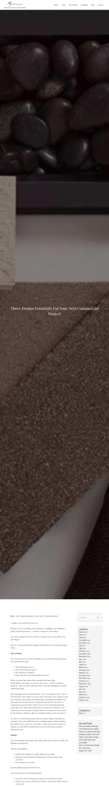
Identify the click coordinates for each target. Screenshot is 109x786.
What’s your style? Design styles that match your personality (88, 740)
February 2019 (84, 697)
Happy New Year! (85, 751)
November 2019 (84, 678)
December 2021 (84, 640)
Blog (92, 5)
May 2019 (82, 692)
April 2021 (82, 648)
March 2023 (83, 632)
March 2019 (83, 694)
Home (56, 5)
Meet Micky (73, 5)
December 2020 (84, 654)
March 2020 (83, 667)
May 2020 (82, 662)
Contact (100, 5)
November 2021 (84, 643)
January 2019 (83, 700)
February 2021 (84, 651)
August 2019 (83, 686)
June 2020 (82, 659)
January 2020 (83, 673)
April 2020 (82, 665)
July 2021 (82, 645)
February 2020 (84, 670)
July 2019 (82, 689)
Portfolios (84, 5)
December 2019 (84, 675)
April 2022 (82, 637)
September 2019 (85, 684)
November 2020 (84, 656)
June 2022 (82, 635)
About (64, 5)
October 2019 (84, 681)
